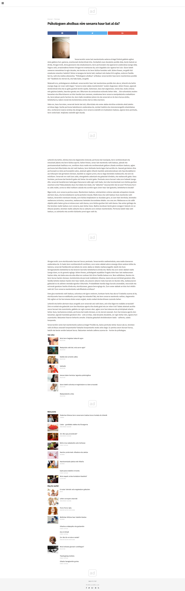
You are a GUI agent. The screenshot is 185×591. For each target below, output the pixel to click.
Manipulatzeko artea (67, 394)
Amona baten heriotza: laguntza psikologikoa (75, 375)
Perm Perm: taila (65, 508)
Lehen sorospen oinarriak (68, 499)
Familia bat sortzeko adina (69, 357)
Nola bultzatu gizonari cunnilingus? (72, 547)
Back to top (92, 581)
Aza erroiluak (64, 532)
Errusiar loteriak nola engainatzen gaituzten (75, 489)
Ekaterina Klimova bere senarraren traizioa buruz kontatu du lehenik (83, 415)
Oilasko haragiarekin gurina (69, 561)
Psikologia (57, 19)
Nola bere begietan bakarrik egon (71, 338)
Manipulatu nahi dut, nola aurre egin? (72, 348)
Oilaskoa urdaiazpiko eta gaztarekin (72, 526)
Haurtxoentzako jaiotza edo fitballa (72, 462)
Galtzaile (63, 366)
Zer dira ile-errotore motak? (69, 537)
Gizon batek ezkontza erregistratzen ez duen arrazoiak (79, 385)
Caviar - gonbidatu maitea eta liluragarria (74, 424)
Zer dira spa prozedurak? (68, 434)
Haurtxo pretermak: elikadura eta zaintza (74, 452)
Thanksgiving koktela (67, 556)
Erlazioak (50, 19)
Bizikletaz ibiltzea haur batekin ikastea (73, 517)
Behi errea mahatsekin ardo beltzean (72, 443)
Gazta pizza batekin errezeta (69, 471)
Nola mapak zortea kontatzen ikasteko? (73, 476)
